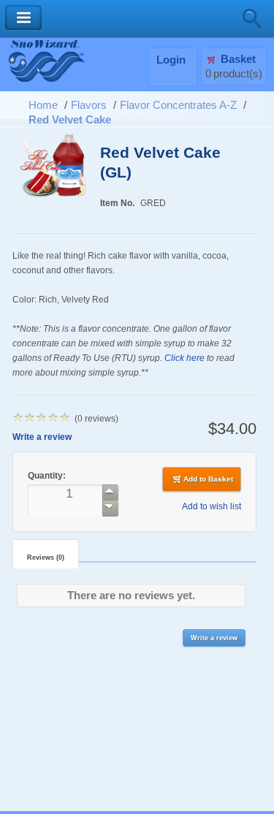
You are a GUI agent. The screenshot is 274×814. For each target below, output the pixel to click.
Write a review (42, 436)
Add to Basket (208, 479)
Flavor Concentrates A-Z (178, 105)
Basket (238, 59)
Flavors (89, 105)
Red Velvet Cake (69, 120)
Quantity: (48, 475)
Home (43, 105)
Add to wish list (211, 506)
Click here (184, 357)
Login (171, 60)
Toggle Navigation (23, 18)
